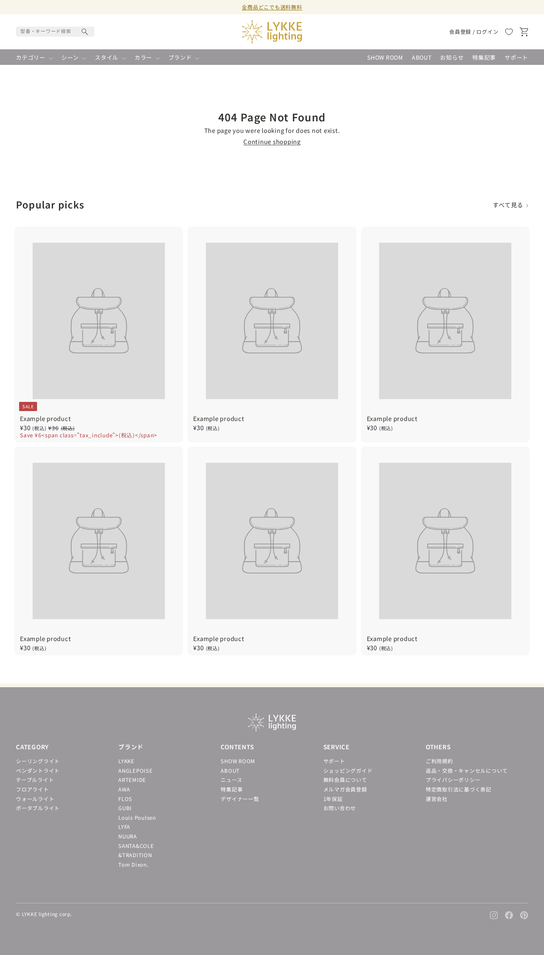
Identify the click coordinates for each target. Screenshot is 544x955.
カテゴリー (31, 57)
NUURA (127, 836)
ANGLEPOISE (135, 770)
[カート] (524, 32)
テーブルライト (35, 779)
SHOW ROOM (385, 57)
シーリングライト (38, 761)
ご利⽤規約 (439, 761)
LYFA (124, 826)
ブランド (181, 57)
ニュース (231, 779)
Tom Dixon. (133, 864)
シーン (70, 57)
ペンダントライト (38, 770)
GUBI (125, 808)
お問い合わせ (339, 808)
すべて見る (509, 205)
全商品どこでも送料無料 (272, 7)
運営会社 (437, 799)
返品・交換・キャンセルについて (467, 770)
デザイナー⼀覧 (240, 799)
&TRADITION (135, 855)
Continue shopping (272, 141)
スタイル (107, 57)
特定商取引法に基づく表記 (458, 789)
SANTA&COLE (136, 846)
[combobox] (55, 32)
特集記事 (484, 57)
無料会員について (345, 779)
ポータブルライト (38, 808)
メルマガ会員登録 (345, 789)
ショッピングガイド (348, 770)
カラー (144, 57)
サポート (516, 57)
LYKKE (126, 761)
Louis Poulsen (137, 817)
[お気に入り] (509, 31)
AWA (124, 789)
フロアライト (32, 789)
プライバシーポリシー (453, 779)
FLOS (125, 799)
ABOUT (422, 57)
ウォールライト (35, 799)
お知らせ (452, 57)
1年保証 (333, 799)
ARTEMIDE (132, 779)
